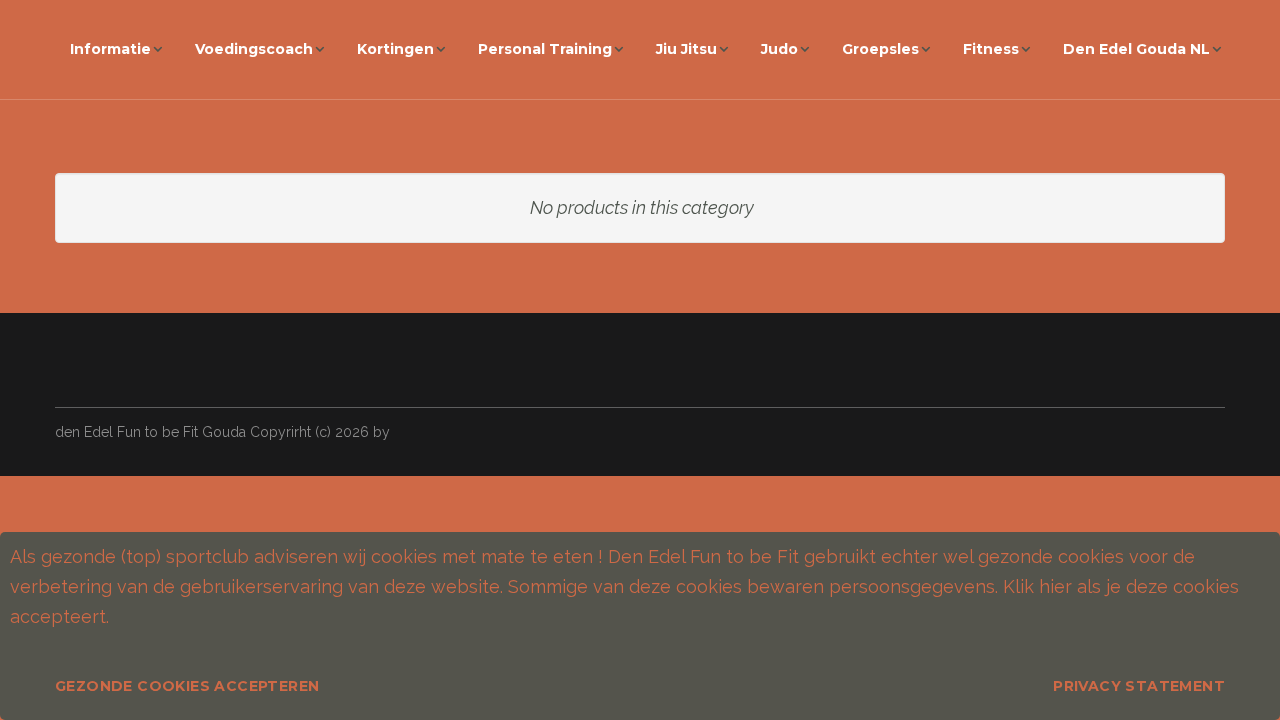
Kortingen (395, 49)
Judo (779, 49)
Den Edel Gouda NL (1136, 49)
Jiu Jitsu (686, 49)
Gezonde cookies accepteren (187, 686)
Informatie (110, 49)
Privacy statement (1139, 686)
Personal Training (545, 49)
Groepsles (880, 49)
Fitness (991, 49)
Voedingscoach (254, 49)
